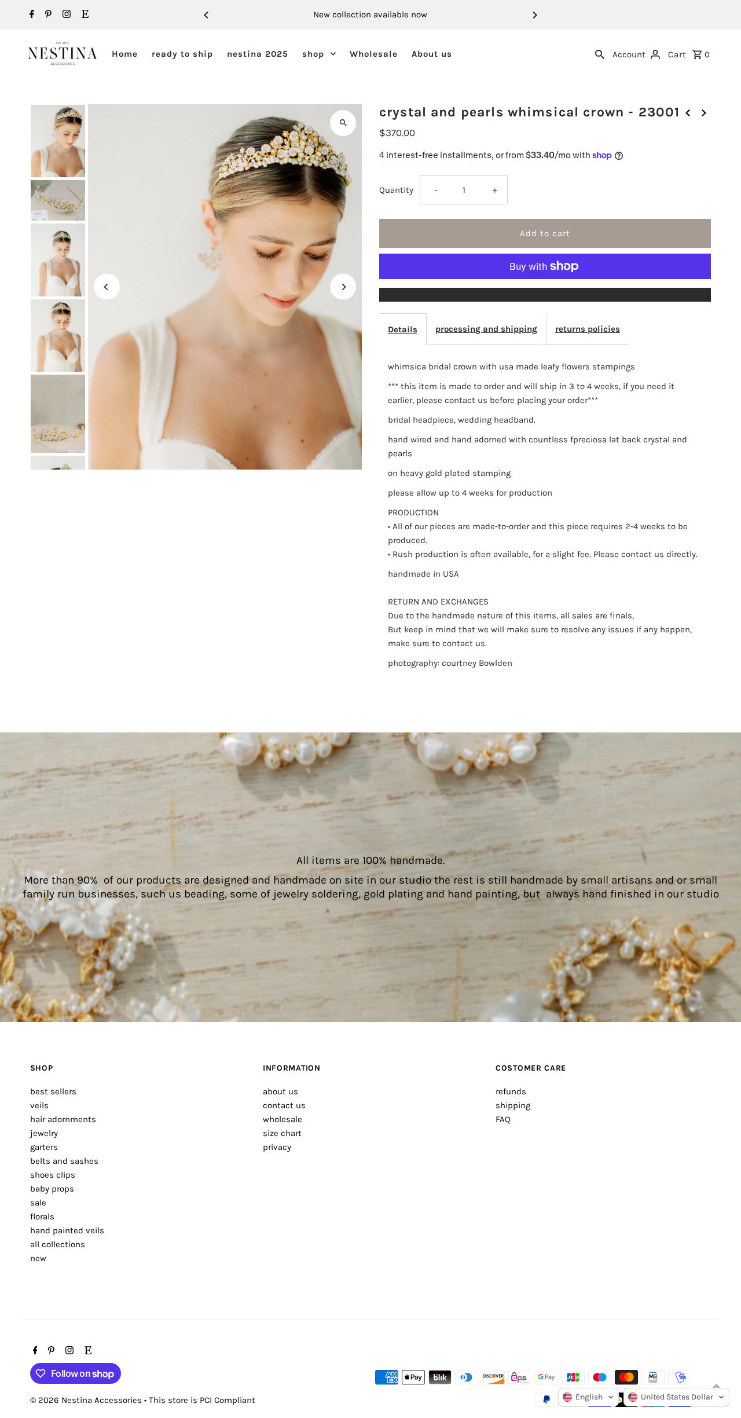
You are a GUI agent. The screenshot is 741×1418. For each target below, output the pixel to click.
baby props (52, 1189)
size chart (282, 1133)
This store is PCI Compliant (202, 1400)
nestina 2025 (257, 54)
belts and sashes (64, 1161)
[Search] (599, 53)
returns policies (587, 329)
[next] (704, 112)
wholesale (282, 1119)
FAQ (503, 1119)
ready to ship (182, 54)
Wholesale (374, 54)
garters (44, 1147)
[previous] (688, 112)
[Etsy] (84, 15)
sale (38, 1202)
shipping (513, 1105)
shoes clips (52, 1175)
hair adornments (63, 1119)
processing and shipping (486, 329)
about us (280, 1091)
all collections (57, 1244)
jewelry (44, 1133)
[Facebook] (30, 15)
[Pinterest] (47, 15)
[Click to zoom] (343, 123)
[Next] (534, 15)
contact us (284, 1105)
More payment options (545, 295)
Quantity (396, 190)
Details (402, 329)
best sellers (53, 1091)
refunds (511, 1091)
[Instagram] (65, 15)
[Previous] (206, 15)
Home (125, 54)
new (38, 1258)
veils (39, 1105)
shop (313, 54)
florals (42, 1216)
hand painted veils (67, 1230)
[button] (588, 1397)
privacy (277, 1147)
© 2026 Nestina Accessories (87, 1400)
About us (432, 54)
